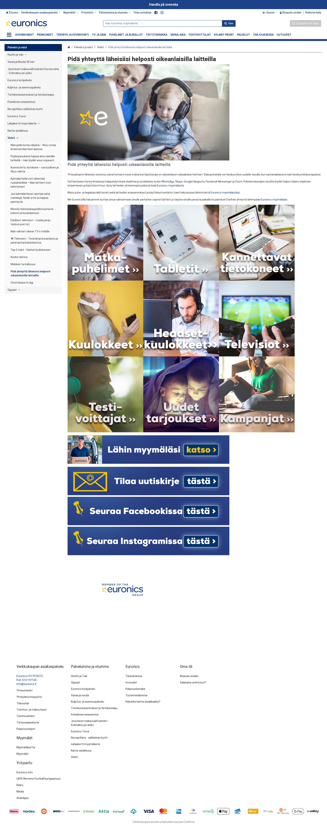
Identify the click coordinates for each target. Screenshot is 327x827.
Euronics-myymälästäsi (225, 192)
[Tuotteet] (9, 35)
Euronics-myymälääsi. (274, 199)
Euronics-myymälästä (170, 185)
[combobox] (169, 23)
